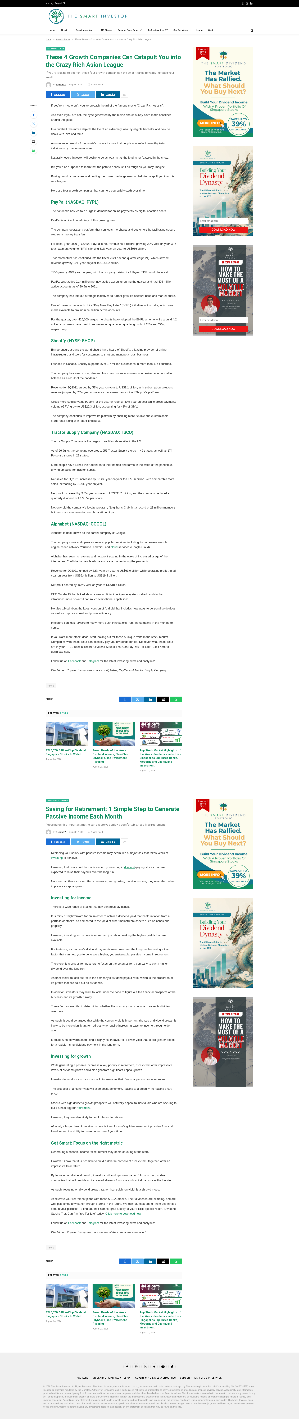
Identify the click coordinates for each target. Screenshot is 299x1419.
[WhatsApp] (33, 150)
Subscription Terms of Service (200, 1377)
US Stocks (106, 30)
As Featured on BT (158, 30)
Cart (210, 30)
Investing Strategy (57, 800)
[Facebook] (33, 114)
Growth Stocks (55, 48)
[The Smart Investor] (103, 16)
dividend (129, 867)
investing (57, 857)
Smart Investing (84, 30)
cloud (114, 547)
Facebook (74, 661)
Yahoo (50, 685)
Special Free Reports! (130, 30)
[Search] (251, 30)
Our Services (180, 30)
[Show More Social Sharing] (124, 94)
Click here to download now (123, 1213)
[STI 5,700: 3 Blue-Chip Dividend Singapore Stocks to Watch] (67, 734)
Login (199, 30)
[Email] (33, 141)
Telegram (93, 661)
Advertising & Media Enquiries (155, 1377)
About (64, 30)
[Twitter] (33, 123)
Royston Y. (61, 84)
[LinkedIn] (33, 132)
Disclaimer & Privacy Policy (112, 1377)
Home (51, 30)
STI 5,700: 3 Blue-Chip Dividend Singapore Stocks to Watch (66, 752)
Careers (82, 1377)
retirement (83, 1107)
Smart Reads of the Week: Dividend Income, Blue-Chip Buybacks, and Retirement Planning (110, 756)
